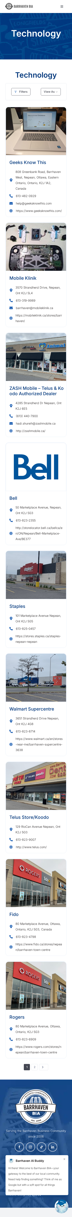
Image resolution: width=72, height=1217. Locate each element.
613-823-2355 (26, 520)
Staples (17, 606)
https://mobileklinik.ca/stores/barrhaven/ (39, 318)
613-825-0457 (26, 629)
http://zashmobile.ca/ (30, 431)
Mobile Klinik (22, 278)
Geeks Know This (27, 162)
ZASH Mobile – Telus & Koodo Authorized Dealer (36, 391)
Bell (13, 498)
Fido (14, 914)
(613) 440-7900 (27, 416)
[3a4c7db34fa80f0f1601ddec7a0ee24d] (20, 4)
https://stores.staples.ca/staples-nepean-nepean (38, 639)
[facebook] (19, 1147)
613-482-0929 (26, 196)
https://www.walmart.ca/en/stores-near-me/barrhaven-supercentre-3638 (39, 744)
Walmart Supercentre (31, 709)
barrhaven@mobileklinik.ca (34, 308)
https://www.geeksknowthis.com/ (39, 211)
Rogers (17, 1017)
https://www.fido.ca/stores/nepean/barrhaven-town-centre (39, 947)
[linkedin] (52, 1147)
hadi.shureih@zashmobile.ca (36, 423)
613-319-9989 (25, 300)
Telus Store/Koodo (29, 817)
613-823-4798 (26, 937)
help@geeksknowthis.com (34, 203)
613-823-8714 (25, 731)
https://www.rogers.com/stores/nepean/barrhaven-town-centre (38, 1049)
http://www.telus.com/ (31, 847)
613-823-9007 (26, 839)
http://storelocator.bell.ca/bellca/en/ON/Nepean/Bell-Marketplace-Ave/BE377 (39, 533)
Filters (23, 91)
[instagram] (30, 1147)
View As (49, 91)
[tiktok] (41, 1147)
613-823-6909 (26, 1039)
